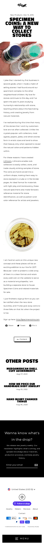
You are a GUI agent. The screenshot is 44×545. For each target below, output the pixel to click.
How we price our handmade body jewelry (22, 385)
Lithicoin (7, 161)
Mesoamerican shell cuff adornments (22, 369)
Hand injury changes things (22, 400)
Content (23, 339)
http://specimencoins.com (28, 319)
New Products (16, 15)
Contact (22, 513)
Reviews (26, 509)
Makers (18, 509)
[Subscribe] (36, 465)
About (35, 509)
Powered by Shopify (33, 526)
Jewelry (9, 509)
